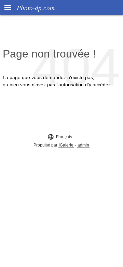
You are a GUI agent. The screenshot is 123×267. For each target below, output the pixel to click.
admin (83, 145)
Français (59, 137)
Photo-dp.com (36, 7)
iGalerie (66, 145)
